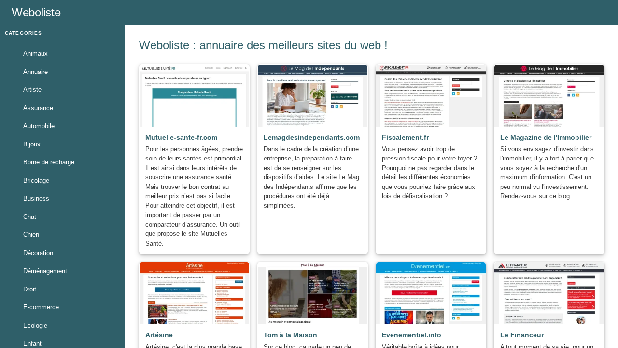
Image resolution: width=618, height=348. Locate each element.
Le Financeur (522, 335)
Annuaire (35, 71)
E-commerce (41, 307)
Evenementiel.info (411, 335)
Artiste (32, 89)
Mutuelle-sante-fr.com (181, 137)
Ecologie (35, 325)
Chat (29, 216)
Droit (29, 289)
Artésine (159, 335)
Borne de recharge (48, 162)
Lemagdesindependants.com (312, 137)
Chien (31, 234)
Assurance (38, 108)
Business (36, 198)
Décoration (38, 253)
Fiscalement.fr (405, 137)
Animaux (35, 53)
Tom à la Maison (290, 335)
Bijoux (32, 144)
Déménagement (45, 271)
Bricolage (36, 180)
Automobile (39, 126)
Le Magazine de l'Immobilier (545, 137)
